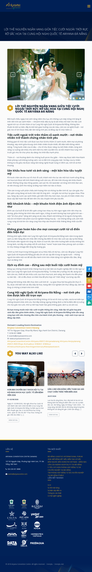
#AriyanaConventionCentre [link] (19, 341)
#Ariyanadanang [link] (52, 341)
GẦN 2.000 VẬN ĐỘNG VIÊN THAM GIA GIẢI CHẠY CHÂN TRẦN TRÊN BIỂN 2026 (25, 390)
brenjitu (50, 564)
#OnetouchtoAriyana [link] (16, 346)
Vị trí (49, 485)
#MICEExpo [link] (18, 344)
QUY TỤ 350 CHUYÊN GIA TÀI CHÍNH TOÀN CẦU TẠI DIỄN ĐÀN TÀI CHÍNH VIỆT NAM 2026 (66, 392)
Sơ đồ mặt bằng (53, 488)
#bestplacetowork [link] (51, 346)
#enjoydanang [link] (74, 341)
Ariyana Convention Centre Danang (23, 328)
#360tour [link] (47, 344)
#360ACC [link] (38, 344)
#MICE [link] (42, 341)
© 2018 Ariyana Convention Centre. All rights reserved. (25, 564)
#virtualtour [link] (29, 344)
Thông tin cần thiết (54, 493)
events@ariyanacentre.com (17, 474)
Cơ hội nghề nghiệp (55, 496)
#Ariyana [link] (35, 341)
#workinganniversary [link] (35, 346)
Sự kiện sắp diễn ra (54, 490)
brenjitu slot (59, 564)
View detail (13, 415)
